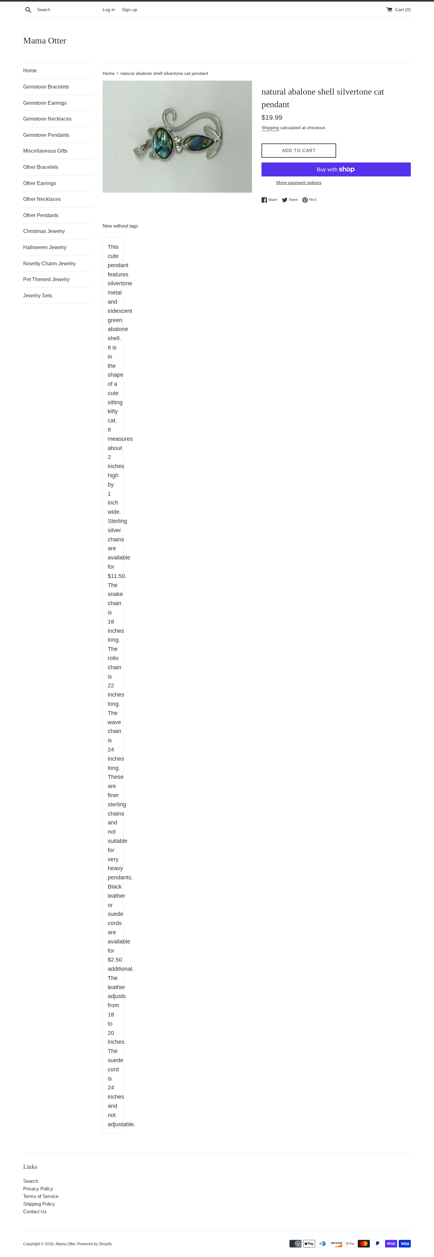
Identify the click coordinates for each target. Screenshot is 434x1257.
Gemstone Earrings (45, 103)
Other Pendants (40, 215)
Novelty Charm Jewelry (49, 263)
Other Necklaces (42, 199)
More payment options (299, 182)
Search (30, 1181)
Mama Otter (44, 40)
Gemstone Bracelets (46, 86)
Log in (109, 9)
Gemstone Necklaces (47, 119)
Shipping (270, 127)
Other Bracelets (40, 167)
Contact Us (35, 1211)
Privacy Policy (38, 1188)
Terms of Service (40, 1196)
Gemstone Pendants (46, 135)
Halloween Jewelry (44, 247)
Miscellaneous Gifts (45, 151)
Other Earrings (39, 183)
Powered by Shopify (94, 1244)
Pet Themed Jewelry (46, 279)
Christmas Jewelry (44, 231)
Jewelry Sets (37, 295)
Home (30, 70)
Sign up (129, 9)
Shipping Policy (39, 1204)
